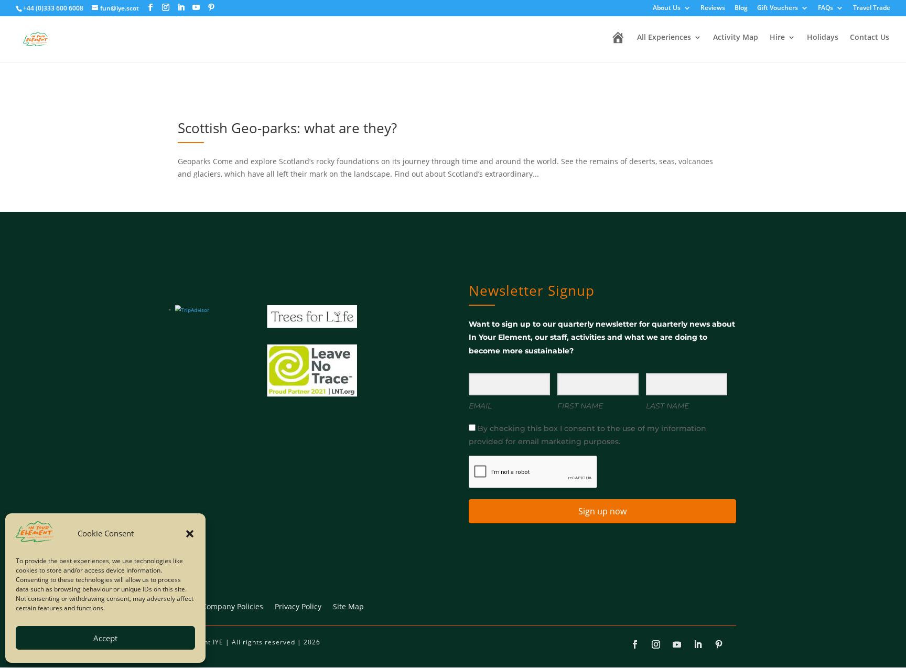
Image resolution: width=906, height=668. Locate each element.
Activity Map (735, 38)
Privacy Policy (298, 607)
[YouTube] (196, 8)
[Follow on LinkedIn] (697, 644)
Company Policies (232, 607)
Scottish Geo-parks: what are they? (287, 127)
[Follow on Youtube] (676, 644)
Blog (741, 8)
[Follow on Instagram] (656, 644)
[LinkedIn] (181, 8)
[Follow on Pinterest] (718, 644)
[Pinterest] (211, 8)
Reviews (712, 8)
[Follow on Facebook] (635, 644)
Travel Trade (871, 8)
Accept (105, 638)
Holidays (822, 38)
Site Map (348, 607)
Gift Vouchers (777, 8)
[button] (190, 534)
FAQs (825, 8)
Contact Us (869, 38)
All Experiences (664, 38)
